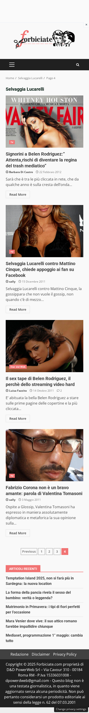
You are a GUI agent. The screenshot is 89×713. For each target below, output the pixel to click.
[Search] (77, 64)
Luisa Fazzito (18, 391)
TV (11, 142)
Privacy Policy (64, 654)
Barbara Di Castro (21, 172)
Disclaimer (41, 654)
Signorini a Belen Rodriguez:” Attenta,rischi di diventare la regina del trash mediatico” (44, 121)
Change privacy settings (71, 709)
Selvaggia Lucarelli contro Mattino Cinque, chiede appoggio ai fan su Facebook (44, 231)
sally (12, 281)
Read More (17, 194)
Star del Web (17, 366)
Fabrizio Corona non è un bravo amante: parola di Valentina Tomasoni (44, 455)
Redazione (19, 654)
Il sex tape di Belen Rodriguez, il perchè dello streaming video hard (44, 346)
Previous (29, 551)
